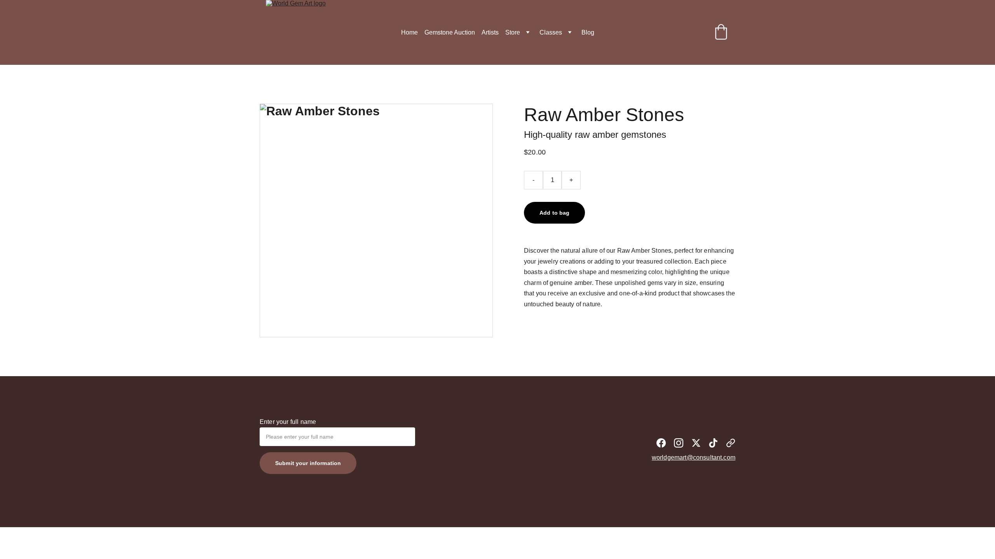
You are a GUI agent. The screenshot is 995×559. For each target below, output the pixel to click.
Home (409, 32)
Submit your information (308, 463)
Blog (587, 32)
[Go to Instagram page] (678, 443)
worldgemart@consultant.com (693, 457)
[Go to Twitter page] (696, 443)
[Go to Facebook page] (661, 443)
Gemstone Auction (449, 32)
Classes (550, 32)
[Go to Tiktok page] (713, 443)
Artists (490, 32)
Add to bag (554, 213)
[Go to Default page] (730, 443)
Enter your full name (288, 421)
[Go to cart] (721, 33)
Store (512, 32)
